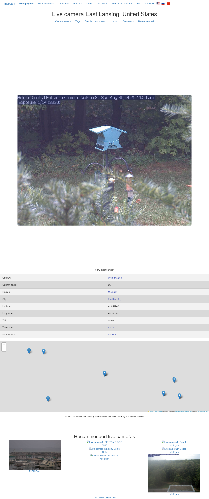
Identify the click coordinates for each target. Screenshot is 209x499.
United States (115, 277)
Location (113, 21)
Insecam (9, 3)
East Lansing (114, 299)
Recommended (146, 21)
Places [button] (76, 3)
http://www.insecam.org (105, 497)
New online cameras (122, 3)
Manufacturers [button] (45, 3)
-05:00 (111, 327)
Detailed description (95, 21)
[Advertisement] (104, 47)
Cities (89, 3)
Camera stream (63, 21)
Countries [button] (63, 3)
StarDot (112, 334)
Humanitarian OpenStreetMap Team (183, 411)
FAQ (139, 3)
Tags (77, 21)
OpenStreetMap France (202, 411)
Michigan (112, 292)
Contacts (149, 3)
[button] (29, 351)
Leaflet (151, 411)
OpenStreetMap (158, 411)
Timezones (101, 3)
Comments (128, 21)
